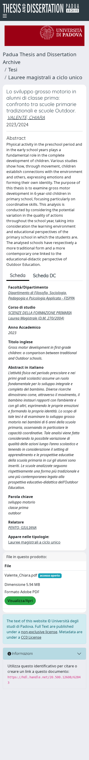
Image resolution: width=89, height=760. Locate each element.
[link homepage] (43, 8)
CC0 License (31, 637)
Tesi (12, 69)
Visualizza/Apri (20, 600)
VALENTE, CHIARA (26, 117)
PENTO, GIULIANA (22, 527)
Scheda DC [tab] (44, 275)
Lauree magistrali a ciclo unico (45, 77)
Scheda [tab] (18, 275)
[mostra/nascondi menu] (5, 16)
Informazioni (22, 653)
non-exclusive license (39, 631)
